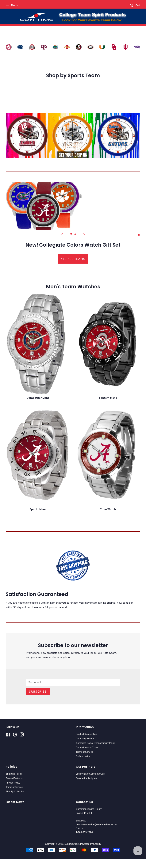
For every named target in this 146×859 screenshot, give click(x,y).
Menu (14, 5)
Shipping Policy (14, 773)
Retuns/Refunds (14, 778)
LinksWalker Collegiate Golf (90, 773)
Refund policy (83, 756)
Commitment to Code (87, 747)
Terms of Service (84, 752)
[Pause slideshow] (139, 234)
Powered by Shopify (90, 844)
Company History (85, 738)
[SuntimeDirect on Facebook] (8, 735)
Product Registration (86, 734)
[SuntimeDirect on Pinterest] (15, 735)
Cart (137, 5)
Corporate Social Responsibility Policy (95, 743)
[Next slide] (84, 234)
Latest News (15, 802)
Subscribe (38, 691)
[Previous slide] (62, 234)
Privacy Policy (13, 782)
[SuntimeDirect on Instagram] (22, 735)
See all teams (73, 259)
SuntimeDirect (71, 844)
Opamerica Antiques (86, 778)
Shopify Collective (15, 791)
